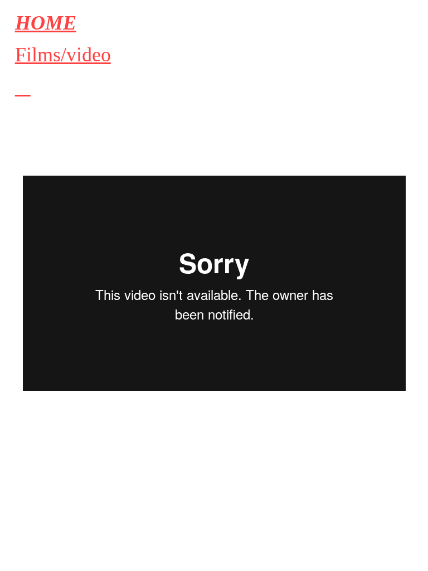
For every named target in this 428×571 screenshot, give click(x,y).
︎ (23, 87)
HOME (45, 23)
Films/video (63, 54)
